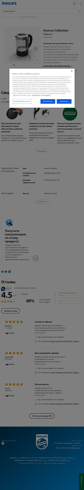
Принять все (64, 101)
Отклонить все (47, 101)
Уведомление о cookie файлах (41, 95)
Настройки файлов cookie (22, 101)
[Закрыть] (71, 71)
